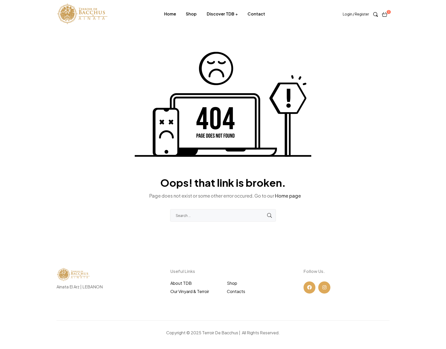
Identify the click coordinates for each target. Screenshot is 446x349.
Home (170, 14)
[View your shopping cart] (384, 14)
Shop (191, 14)
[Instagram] (324, 287)
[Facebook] (310, 287)
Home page (288, 196)
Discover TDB (220, 14)
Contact (256, 14)
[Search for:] (223, 215)
